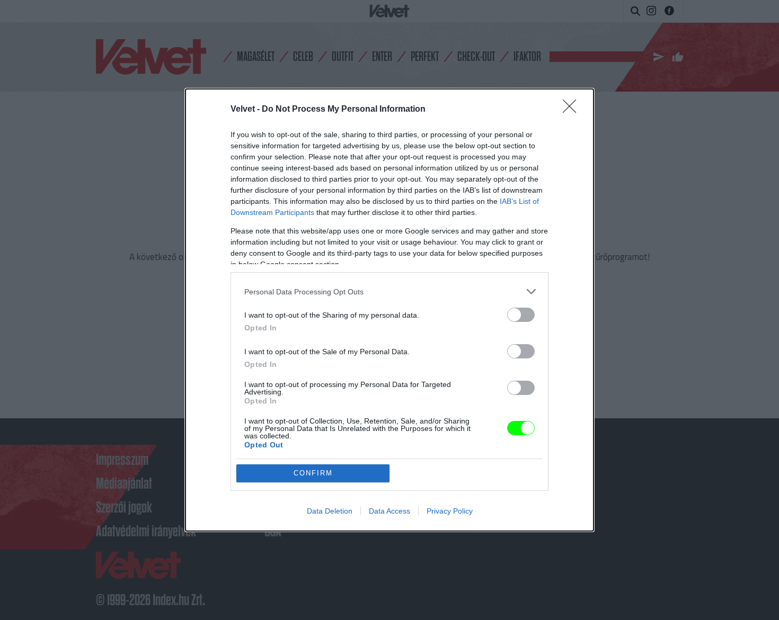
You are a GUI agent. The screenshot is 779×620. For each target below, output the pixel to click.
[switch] (521, 315)
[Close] (573, 110)
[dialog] (389, 310)
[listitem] (389, 291)
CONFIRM (313, 473)
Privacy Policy (450, 511)
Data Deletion (329, 511)
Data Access (389, 511)
